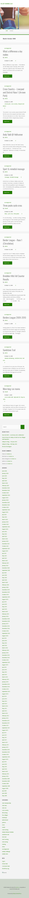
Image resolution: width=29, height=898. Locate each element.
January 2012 (5, 718)
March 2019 (5, 611)
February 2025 (5, 485)
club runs (4, 808)
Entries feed (5, 863)
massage (7, 177)
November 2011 (6, 723)
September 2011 (6, 727)
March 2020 (5, 582)
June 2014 (4, 698)
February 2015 (5, 679)
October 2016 (5, 631)
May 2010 (4, 766)
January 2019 (5, 616)
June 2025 (4, 475)
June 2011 (4, 735)
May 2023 (4, 517)
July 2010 (4, 761)
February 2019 (5, 614)
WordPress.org (5, 868)
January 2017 (5, 623)
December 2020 (6, 568)
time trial (4, 837)
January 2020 (5, 587)
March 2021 (5, 560)
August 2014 (5, 693)
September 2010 (6, 756)
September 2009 (6, 786)
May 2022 (4, 534)
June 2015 (4, 669)
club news (4, 805)
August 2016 (5, 635)
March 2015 (5, 677)
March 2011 (5, 742)
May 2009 (4, 795)
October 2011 (5, 725)
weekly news (5, 854)
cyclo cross (10, 213)
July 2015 (4, 667)
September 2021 (6, 548)
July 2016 (4, 638)
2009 (7, 30)
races (3, 824)
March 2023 (5, 519)
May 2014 (4, 701)
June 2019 (4, 604)
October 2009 (5, 783)
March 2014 (5, 706)
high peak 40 (17, 397)
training (4, 844)
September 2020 (6, 570)
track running (5, 839)
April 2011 (4, 740)
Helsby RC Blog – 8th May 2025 (9, 444)
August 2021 (5, 551)
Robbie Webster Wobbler (8, 832)
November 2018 (6, 621)
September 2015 (6, 662)
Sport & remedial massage (14, 169)
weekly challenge (6, 851)
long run (23, 397)
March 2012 (5, 713)
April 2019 (4, 609)
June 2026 (4, 471)
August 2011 (5, 730)
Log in (3, 861)
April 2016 (4, 645)
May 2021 (4, 555)
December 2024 (6, 488)
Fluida (14, 893)
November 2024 (6, 490)
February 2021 (5, 563)
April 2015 (4, 674)
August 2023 (5, 512)
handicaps (4, 817)
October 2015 (5, 660)
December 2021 (6, 543)
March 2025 (5, 483)
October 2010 (5, 754)
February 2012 (5, 715)
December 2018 (6, 618)
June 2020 (4, 575)
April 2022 (4, 536)
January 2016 (5, 652)
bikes (6, 213)
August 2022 (5, 529)
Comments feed (6, 866)
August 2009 (5, 788)
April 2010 (4, 769)
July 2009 (4, 790)
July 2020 (4, 572)
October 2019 (5, 594)
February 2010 (5, 773)
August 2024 (5, 497)
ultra (4, 399)
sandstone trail (18, 358)
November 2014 (6, 686)
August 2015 (5, 664)
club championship (6, 803)
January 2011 (5, 747)
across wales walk (9, 397)
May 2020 (4, 577)
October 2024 (5, 492)
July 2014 (4, 696)
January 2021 (5, 565)
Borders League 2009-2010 (14, 317)
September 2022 (6, 526)
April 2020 (4, 580)
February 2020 (5, 584)
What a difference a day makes (12, 52)
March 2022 (5, 538)
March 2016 (5, 647)
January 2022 (5, 541)
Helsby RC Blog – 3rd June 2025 (9, 441)
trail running (5, 841)
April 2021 (4, 558)
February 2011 (5, 744)
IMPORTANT (5, 820)
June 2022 (4, 531)
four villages (5, 815)
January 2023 (5, 522)
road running (5, 829)
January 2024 (5, 500)
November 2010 (6, 752)
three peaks (16, 213)
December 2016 (6, 626)
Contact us (9, 454)
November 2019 (6, 592)
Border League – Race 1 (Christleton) (12, 241)
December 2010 (6, 749)
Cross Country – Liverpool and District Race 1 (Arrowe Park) (14, 92)
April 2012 (4, 710)
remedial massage (14, 177)
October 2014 (5, 689)
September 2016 (6, 633)
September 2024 (6, 495)
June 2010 (4, 764)
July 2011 (4, 732)
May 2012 (4, 708)
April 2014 (4, 703)
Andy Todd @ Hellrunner (13, 134)
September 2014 (6, 691)
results (3, 827)
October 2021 (5, 546)
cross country (14, 104)
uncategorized (7, 48)
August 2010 (5, 759)
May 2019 (4, 606)
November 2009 (6, 781)
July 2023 (4, 514)
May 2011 (4, 737)
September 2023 (6, 509)
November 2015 (6, 657)
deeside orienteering (9, 358)
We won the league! (6, 446)
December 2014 (6, 684)
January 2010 (5, 776)
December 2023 (6, 502)
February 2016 (5, 650)
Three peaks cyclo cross (12, 205)
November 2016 (6, 628)
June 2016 (4, 640)
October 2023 (5, 507)
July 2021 (4, 553)
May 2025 (4, 478)
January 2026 (5, 473)
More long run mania (11, 389)
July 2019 (4, 601)
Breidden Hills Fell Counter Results (13, 277)
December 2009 (6, 778)
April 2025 (4, 480)
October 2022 (5, 524)
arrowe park (7, 104)
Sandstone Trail (9, 350)
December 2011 (6, 720)
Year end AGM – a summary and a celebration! (13, 435)
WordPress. (19, 893)
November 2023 (6, 505)
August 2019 (5, 599)
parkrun (4, 822)
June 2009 (4, 793)
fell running (4, 812)
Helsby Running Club (6, 4)
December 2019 (6, 589)
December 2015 (6, 655)
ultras (3, 846)
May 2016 (4, 643)
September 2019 (6, 597)
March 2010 (5, 771)
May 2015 (4, 672)
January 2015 (5, 681)
